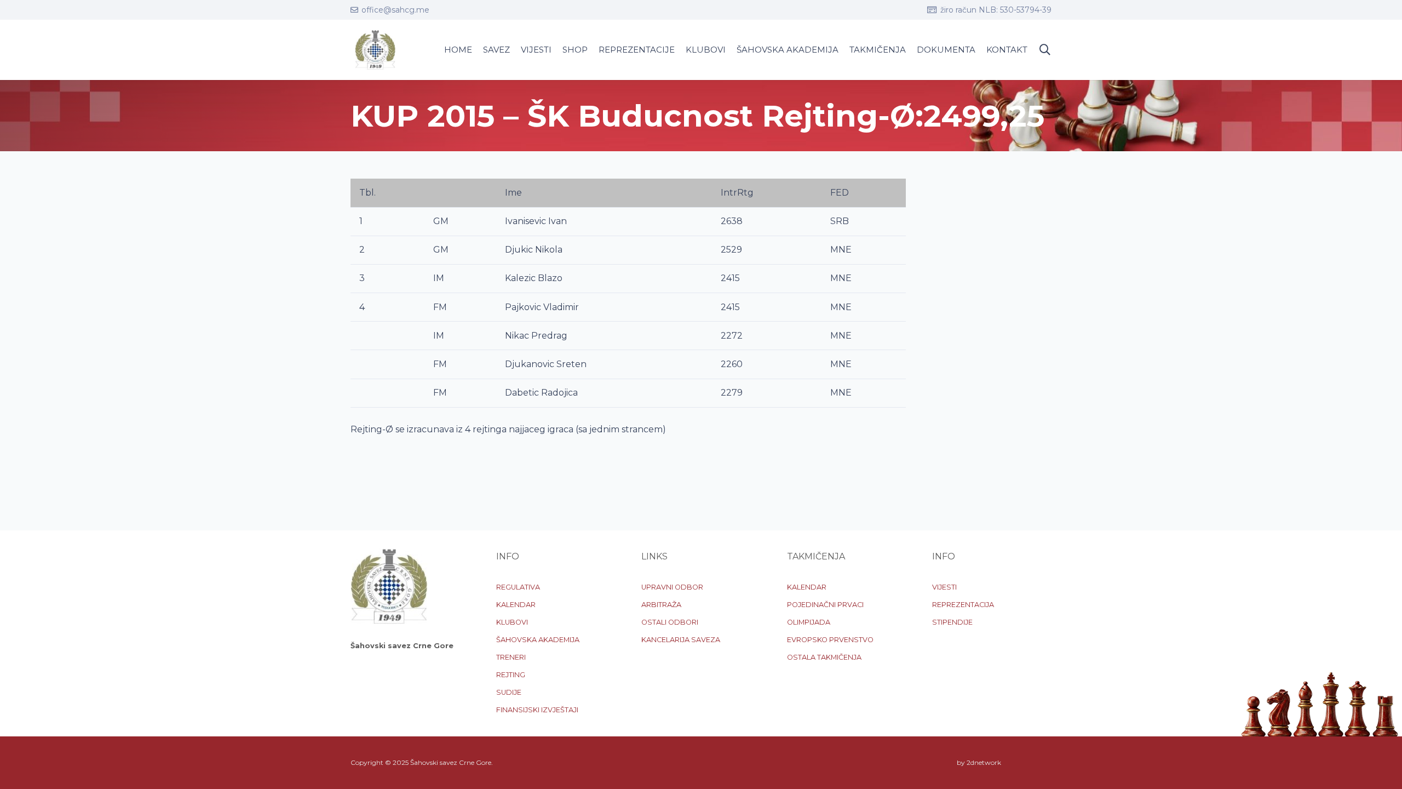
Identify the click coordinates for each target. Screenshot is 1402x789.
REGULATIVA (518, 587)
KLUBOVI (512, 622)
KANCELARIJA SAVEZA (680, 640)
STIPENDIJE (952, 622)
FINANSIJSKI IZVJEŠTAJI (537, 710)
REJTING (510, 675)
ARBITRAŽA (661, 605)
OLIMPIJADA (808, 622)
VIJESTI (944, 587)
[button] (1045, 50)
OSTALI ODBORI (669, 622)
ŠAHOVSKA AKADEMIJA (537, 640)
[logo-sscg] (375, 50)
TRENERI (511, 657)
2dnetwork (984, 762)
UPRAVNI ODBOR (672, 587)
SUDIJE (508, 692)
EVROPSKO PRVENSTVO (830, 640)
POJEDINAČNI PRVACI (825, 605)
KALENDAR (516, 605)
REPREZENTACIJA (963, 605)
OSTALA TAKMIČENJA (824, 657)
